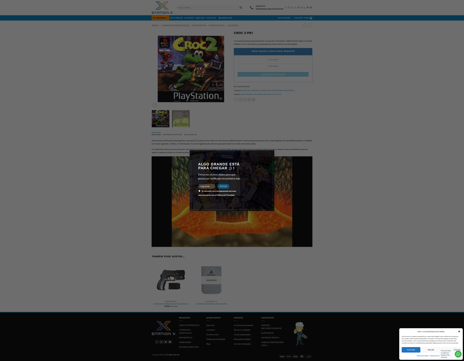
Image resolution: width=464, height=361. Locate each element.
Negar (431, 350)
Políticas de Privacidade (225, 195)
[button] (459, 331)
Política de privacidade (437, 355)
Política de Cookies (423, 355)
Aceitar (411, 350)
